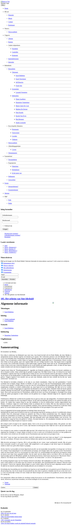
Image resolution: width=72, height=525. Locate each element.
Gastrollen (15, 52)
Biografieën (11, 69)
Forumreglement (13, 190)
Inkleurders (15, 96)
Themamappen (12, 153)
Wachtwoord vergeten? (11, 233)
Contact (10, 22)
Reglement (11, 25)
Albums (10, 38)
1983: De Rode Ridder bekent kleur (11, 516)
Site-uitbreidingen (8, 268)
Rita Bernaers (20, 119)
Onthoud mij (8, 226)
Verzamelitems (12, 159)
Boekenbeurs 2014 (8, 263)
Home (6, 8)
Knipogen (15, 55)
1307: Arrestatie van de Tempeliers (11, 520)
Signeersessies (7, 270)
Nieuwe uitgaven (8, 265)
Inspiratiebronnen (13, 59)
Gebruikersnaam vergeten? (12, 235)
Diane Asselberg (21, 99)
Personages (15, 129)
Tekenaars (15, 72)
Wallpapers (11, 176)
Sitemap (6, 193)
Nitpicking (15, 166)
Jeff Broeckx (19, 82)
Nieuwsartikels (12, 32)
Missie (10, 18)
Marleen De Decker (21, 109)
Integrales (11, 62)
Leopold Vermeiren (21, 92)
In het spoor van (17, 173)
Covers (14, 149)
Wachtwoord (6, 220)
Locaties (14, 136)
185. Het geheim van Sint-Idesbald (17, 298)
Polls (9, 200)
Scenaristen (15, 89)
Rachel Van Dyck (21, 116)
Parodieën (15, 48)
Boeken (10, 42)
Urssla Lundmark (9, 319)
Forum (6, 183)
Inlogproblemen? (13, 186)
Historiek (11, 15)
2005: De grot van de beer (8, 513)
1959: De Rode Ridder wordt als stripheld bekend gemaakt (18, 523)
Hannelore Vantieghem (22, 102)
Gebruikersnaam (7, 215)
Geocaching (11, 180)
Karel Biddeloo (20, 75)
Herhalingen (15, 170)
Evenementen (7, 272)
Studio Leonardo (21, 122)
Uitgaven (7, 291)
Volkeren (14, 139)
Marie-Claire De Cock (22, 106)
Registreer (7, 237)
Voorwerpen (15, 133)
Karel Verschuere (21, 79)
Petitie (10, 203)
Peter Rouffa (19, 112)
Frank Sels (19, 85)
